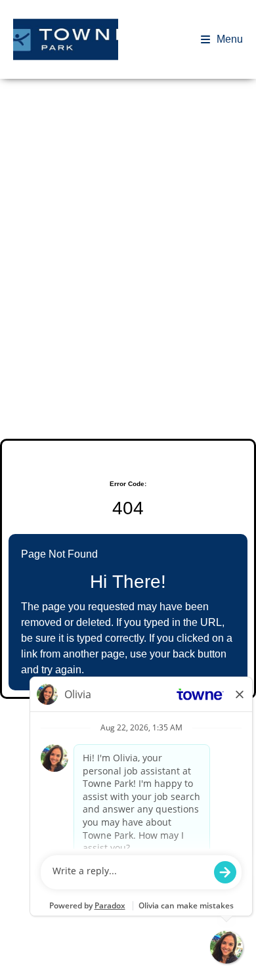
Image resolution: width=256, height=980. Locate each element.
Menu (230, 39)
